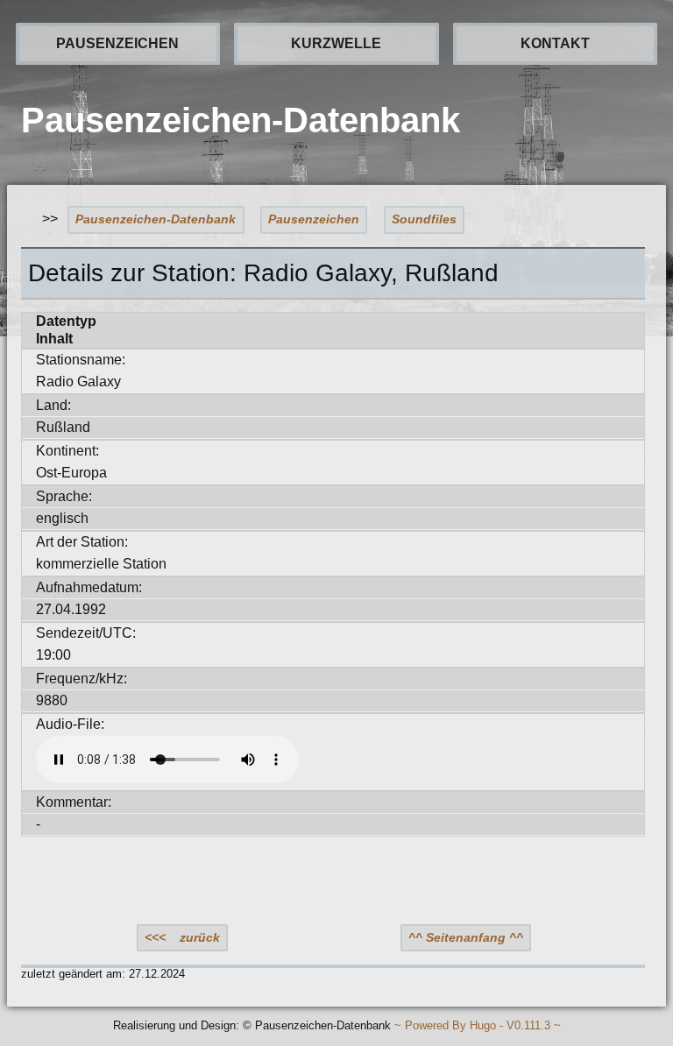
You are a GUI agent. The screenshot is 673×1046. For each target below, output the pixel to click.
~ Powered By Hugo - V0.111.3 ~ (477, 1026)
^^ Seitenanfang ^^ (465, 937)
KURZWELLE (336, 43)
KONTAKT (555, 43)
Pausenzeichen (313, 219)
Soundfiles (424, 219)
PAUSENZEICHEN (117, 43)
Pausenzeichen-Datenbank (155, 219)
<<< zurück (182, 937)
